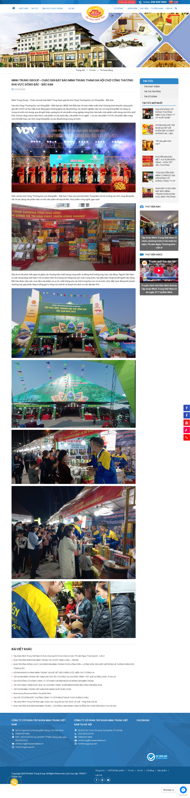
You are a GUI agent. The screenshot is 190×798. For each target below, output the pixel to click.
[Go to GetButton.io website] (183, 795)
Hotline (186, 437)
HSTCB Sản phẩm (116, 770)
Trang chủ (80, 70)
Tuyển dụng (157, 8)
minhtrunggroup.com (25, 747)
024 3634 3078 (85, 733)
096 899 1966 (158, 2)
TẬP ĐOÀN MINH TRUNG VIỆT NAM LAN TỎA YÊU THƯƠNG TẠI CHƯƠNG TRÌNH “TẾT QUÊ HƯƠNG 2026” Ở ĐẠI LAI (64, 677)
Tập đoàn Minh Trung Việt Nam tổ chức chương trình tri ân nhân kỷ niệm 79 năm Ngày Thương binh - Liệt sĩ (58, 656)
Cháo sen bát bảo (127, 2)
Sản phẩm (132, 8)
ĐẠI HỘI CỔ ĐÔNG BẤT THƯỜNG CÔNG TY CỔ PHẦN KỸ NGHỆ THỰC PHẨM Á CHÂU (51, 697)
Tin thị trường (152, 91)
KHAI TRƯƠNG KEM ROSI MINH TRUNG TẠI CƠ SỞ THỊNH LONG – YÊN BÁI (46, 660)
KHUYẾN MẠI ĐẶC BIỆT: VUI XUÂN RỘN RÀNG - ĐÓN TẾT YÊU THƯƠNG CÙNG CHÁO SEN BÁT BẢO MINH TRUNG (165, 165)
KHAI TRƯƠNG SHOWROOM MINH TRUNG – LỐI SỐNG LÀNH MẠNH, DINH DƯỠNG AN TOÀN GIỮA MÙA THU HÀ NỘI (64, 706)
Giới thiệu (24, 8)
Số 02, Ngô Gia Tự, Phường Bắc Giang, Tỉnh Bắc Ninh (39, 730)
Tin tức (34, 8)
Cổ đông (118, 8)
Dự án (71, 8)
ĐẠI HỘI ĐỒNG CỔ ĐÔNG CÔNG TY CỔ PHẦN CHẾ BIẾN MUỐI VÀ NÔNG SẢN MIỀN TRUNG (53, 681)
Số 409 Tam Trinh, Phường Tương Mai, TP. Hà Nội (100, 730)
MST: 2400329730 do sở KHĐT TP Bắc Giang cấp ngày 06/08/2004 (40, 739)
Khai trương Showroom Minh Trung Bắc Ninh (32, 693)
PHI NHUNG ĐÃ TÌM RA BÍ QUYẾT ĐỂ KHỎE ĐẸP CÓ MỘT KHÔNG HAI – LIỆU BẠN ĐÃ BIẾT (165, 131)
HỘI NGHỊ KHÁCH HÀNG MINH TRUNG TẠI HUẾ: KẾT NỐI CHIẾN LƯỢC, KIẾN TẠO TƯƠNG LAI (53, 672)
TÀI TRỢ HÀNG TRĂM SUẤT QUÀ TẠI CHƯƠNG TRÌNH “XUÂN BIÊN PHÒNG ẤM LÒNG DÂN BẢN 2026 (57, 685)
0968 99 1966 (85, 737)
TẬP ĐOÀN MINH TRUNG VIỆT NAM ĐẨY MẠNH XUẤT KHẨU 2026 (42, 689)
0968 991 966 (22, 733)
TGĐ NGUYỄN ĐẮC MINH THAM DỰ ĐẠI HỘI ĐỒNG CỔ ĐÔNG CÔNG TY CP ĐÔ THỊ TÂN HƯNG (165, 178)
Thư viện (144, 8)
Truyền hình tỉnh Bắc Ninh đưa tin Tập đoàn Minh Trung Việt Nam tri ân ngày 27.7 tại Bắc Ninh (159, 289)
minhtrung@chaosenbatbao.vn (29, 743)
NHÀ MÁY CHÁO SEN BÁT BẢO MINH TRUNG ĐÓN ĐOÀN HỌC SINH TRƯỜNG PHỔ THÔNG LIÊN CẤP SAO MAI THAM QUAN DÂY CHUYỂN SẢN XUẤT (166, 198)
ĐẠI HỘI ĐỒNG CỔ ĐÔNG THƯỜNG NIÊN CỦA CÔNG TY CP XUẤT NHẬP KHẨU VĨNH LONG (165, 115)
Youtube (186, 422)
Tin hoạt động (106, 70)
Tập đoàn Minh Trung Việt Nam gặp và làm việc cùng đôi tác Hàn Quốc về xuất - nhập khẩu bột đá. (55, 702)
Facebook (186, 408)
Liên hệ (169, 8)
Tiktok (186, 430)
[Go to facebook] (183, 789)
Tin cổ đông (150, 96)
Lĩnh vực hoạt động (52, 8)
